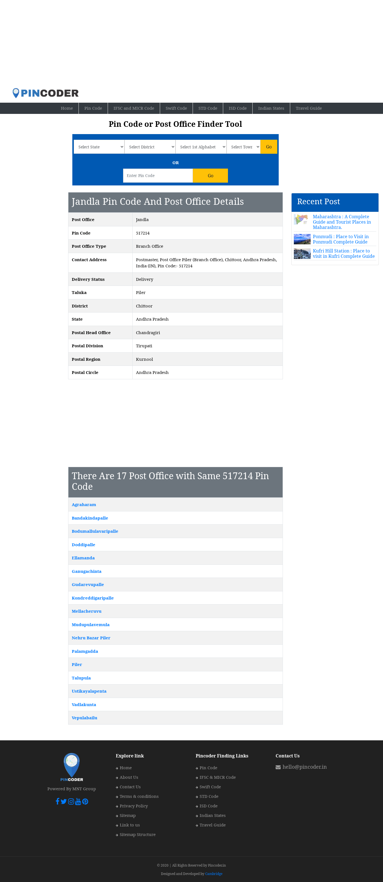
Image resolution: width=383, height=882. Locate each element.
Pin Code (96, 108)
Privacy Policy (134, 805)
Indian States (271, 108)
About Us (129, 777)
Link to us (130, 825)
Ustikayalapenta (89, 691)
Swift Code (176, 108)
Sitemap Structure (138, 834)
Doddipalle (83, 544)
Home (70, 108)
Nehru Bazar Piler (91, 637)
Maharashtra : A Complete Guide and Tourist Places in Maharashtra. (342, 221)
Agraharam (84, 504)
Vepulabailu (84, 717)
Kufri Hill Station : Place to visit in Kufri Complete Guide (344, 253)
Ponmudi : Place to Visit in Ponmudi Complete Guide (341, 239)
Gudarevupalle (88, 584)
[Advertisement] (191, 43)
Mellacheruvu (86, 611)
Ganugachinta (86, 571)
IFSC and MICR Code (134, 108)
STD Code (208, 108)
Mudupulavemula (91, 624)
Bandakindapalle (90, 518)
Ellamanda (83, 558)
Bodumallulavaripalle (95, 531)
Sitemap (128, 815)
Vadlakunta (84, 704)
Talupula (81, 678)
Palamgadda (85, 651)
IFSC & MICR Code (218, 777)
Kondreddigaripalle (93, 598)
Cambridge (213, 873)
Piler (77, 664)
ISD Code (238, 108)
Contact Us (130, 786)
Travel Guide (309, 108)
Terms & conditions (139, 796)
